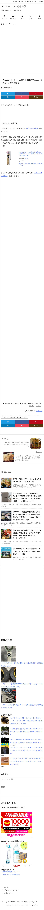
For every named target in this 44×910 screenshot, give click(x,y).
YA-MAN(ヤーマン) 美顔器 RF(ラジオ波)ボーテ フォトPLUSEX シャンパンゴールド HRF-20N (30, 153)
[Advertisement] (22, 50)
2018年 (24, 403)
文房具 (20, 1)
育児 (29, 1)
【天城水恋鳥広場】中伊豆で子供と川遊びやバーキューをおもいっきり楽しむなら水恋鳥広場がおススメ (26, 731)
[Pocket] (22, 97)
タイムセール (15, 403)
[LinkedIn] (8, 97)
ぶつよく (39, 411)
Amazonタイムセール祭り (35, 403)
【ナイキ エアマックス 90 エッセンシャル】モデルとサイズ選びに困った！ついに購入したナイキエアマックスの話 (26, 761)
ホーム (5, 24)
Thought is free (33, 905)
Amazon (13, 24)
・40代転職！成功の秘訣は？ (10, 874)
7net (21, 165)
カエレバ (27, 158)
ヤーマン (38, 406)
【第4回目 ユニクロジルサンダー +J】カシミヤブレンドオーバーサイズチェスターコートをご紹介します (26, 750)
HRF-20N (31, 406)
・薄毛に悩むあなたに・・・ (10, 872)
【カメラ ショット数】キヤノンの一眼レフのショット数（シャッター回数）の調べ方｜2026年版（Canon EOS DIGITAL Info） (26, 720)
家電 (15, 1)
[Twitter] (8, 93)
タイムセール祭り (32, 128)
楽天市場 (27, 163)
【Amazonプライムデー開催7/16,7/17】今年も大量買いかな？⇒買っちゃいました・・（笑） (27, 551)
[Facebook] (22, 93)
